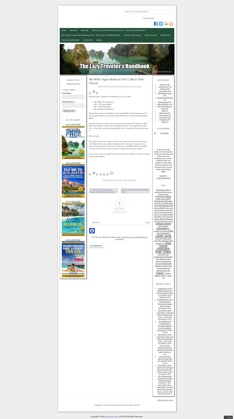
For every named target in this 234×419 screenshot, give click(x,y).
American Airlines (163, 196)
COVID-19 (163, 89)
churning (161, 228)
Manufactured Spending (165, 98)
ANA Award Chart (159, 203)
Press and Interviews (70, 40)
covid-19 (164, 231)
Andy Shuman (124, 87)
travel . (160, 273)
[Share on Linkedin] (104, 174)
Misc (163, 111)
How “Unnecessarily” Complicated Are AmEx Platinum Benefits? (164, 379)
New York (167, 271)
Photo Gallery (151, 35)
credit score (159, 239)
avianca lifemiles (160, 208)
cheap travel (163, 223)
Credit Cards (117, 180)
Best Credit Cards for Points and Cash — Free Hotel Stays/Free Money (91, 35)
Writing (163, 122)
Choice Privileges (163, 226)
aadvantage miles (162, 190)
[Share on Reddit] (97, 174)
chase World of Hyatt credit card (163, 221)
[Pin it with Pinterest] (101, 174)
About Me (84, 30)
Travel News (163, 117)
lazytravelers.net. (111, 417)
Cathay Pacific (158, 214)
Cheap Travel (162, 87)
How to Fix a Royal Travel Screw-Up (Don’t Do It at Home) (102, 191)
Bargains (163, 85)
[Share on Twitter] (94, 172)
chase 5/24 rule (167, 217)
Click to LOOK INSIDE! (73, 124)
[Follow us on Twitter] (94, 91)
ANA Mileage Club (165, 206)
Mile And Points (163, 102)
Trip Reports (163, 120)
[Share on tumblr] (108, 174)
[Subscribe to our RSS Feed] (97, 93)
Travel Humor (163, 115)
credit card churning (165, 232)
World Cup (164, 275)
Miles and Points (129, 180)
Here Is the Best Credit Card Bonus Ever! (135, 191)
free (163, 244)
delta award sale (163, 241)
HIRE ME (99, 40)
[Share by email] (111, 172)
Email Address (68, 102)
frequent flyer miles (163, 250)
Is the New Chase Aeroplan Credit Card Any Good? (164, 359)
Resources (165, 35)
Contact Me (88, 40)
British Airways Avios (166, 212)
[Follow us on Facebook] (90, 93)
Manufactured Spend (165, 93)
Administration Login (165, 400)
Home (64, 30)
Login (147, 222)
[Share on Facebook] (90, 174)
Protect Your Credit (132, 35)
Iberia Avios (162, 255)
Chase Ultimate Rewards (163, 219)
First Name (66, 93)
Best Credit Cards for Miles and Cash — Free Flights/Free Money (119, 30)
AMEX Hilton (160, 199)
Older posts (163, 113)
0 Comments (136, 87)
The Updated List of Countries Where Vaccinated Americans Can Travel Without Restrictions (164, 326)
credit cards (163, 236)
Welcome (73, 30)
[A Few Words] (163, 139)
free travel (165, 244)
